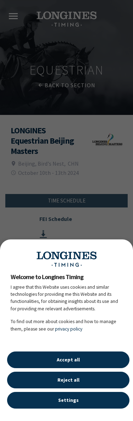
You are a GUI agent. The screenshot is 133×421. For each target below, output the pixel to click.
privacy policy (68, 329)
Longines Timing (67, 259)
